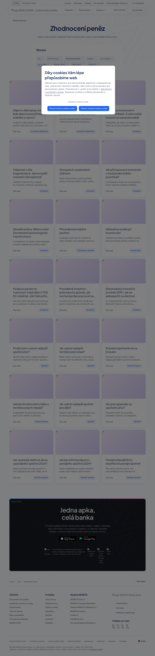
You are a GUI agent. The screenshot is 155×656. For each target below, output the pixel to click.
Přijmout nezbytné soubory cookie (94, 108)
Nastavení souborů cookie (78, 102)
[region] (78, 90)
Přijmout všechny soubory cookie (62, 108)
